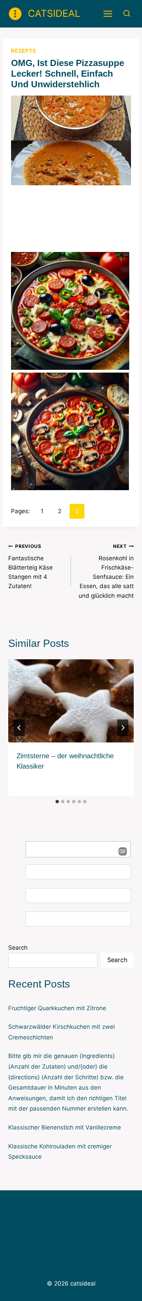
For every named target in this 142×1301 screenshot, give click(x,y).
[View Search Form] (127, 14)
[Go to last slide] (19, 727)
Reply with (120, 851)
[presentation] (71, 701)
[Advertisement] (71, 222)
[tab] (57, 801)
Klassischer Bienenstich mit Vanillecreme (64, 1127)
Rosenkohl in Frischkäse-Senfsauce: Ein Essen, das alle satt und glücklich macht (106, 571)
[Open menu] (108, 14)
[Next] (122, 727)
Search (18, 947)
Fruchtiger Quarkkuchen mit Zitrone (57, 1008)
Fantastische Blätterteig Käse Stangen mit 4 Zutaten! (30, 566)
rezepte (23, 50)
